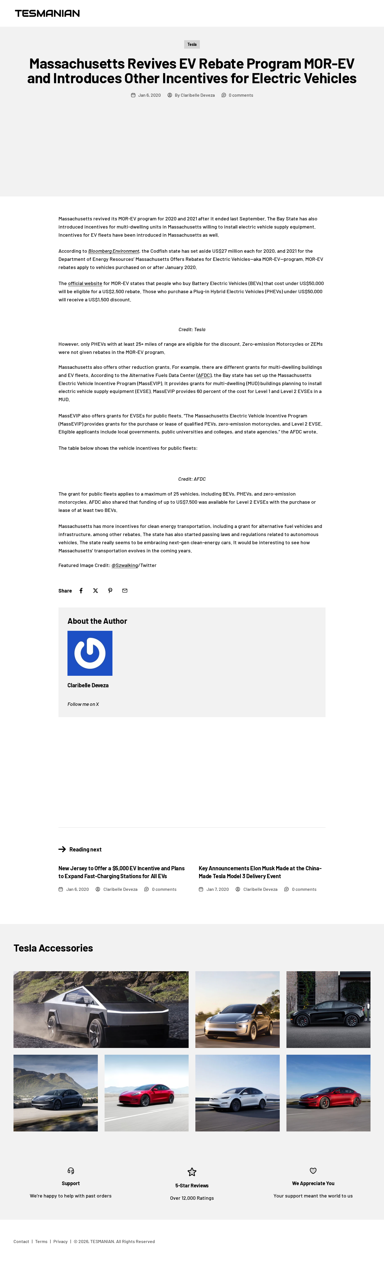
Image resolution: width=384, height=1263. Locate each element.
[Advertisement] (192, 154)
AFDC (204, 375)
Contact (21, 1241)
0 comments (241, 95)
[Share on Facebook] (81, 590)
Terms (41, 1241)
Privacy (60, 1241)
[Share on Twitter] (95, 590)
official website (85, 283)
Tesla (192, 44)
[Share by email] (124, 590)
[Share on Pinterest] (110, 590)
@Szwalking (125, 565)
